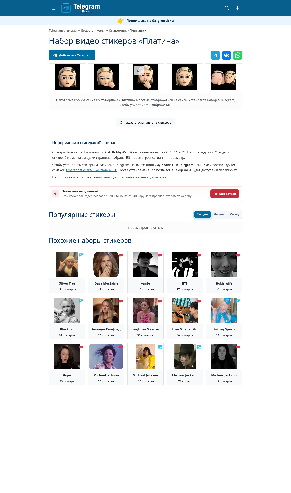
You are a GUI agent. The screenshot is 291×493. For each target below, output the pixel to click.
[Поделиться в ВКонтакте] (226, 55)
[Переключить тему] (237, 8)
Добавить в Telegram (75, 55)
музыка (132, 177)
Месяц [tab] (234, 214)
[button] (54, 8)
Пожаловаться (225, 194)
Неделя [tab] (219, 214)
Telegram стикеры (63, 30)
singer (120, 177)
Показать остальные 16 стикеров (147, 122)
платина (159, 177)
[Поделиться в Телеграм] (215, 55)
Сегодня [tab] (202, 214)
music (108, 177)
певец (146, 177)
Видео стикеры (92, 30)
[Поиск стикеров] (227, 8)
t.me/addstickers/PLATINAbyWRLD (91, 170)
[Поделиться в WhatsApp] (237, 55)
